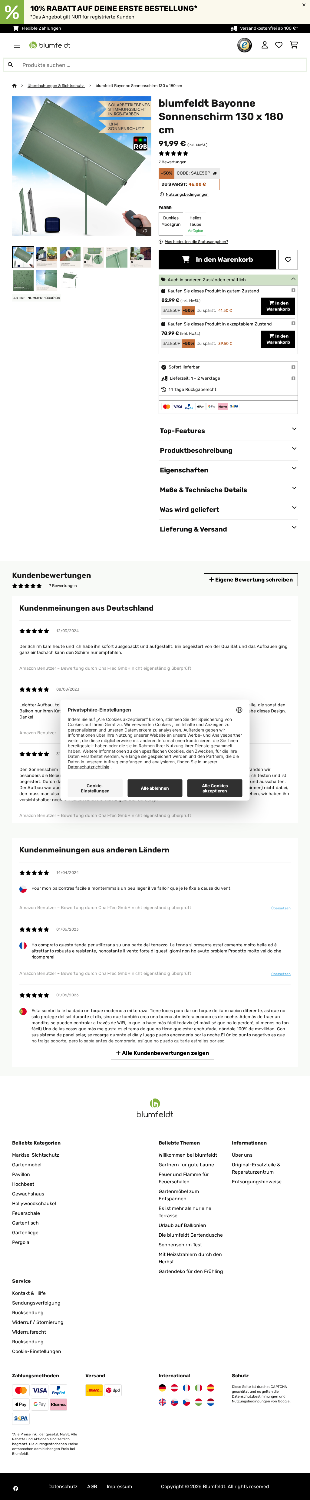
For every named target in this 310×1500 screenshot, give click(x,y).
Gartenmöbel (26, 1165)
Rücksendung (28, 1312)
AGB (92, 1486)
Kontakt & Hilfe (29, 1293)
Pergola (20, 1242)
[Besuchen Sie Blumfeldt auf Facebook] (15, 1488)
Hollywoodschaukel (34, 1203)
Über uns (242, 1155)
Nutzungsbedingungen (251, 1401)
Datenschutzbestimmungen (255, 1396)
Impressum (119, 1486)
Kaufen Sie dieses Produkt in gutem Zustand (213, 291)
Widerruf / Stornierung (38, 1322)
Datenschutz (63, 1486)
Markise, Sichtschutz (35, 1155)
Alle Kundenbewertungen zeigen (165, 1053)
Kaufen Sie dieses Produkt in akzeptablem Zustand (220, 324)
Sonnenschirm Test (180, 1245)
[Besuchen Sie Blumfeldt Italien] (198, 1388)
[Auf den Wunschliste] (288, 259)
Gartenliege (25, 1232)
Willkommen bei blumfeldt (188, 1155)
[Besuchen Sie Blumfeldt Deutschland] (162, 1388)
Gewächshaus (28, 1194)
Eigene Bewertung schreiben (253, 579)
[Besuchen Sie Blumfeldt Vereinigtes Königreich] (162, 1402)
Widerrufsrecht (29, 1332)
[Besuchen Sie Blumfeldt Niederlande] (210, 1402)
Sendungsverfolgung (36, 1303)
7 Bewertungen (172, 162)
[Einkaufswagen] (294, 45)
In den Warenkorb (223, 259)
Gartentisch (25, 1223)
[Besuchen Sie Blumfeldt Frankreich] (186, 1388)
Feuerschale (26, 1213)
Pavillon (21, 1174)
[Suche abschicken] (10, 64)
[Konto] (265, 45)
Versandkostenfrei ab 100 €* (269, 28)
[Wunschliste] (278, 45)
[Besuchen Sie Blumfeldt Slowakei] (174, 1402)
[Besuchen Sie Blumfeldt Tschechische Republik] (186, 1402)
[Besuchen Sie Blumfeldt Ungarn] (198, 1402)
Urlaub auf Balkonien (182, 1225)
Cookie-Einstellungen (36, 1351)
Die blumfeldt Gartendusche (191, 1235)
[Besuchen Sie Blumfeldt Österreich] (174, 1388)
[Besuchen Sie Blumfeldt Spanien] (210, 1388)
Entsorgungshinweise (257, 1182)
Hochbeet (23, 1184)
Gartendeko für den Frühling (191, 1271)
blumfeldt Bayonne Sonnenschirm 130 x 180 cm (139, 85)
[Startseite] (20, 85)
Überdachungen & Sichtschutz (56, 85)
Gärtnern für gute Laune (186, 1165)
